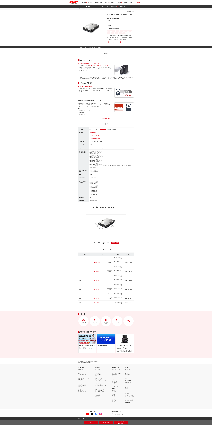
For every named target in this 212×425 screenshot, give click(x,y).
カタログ (113, 397)
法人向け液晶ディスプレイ (99, 383)
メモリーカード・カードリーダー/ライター (84, 378)
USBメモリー (80, 376)
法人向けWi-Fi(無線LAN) (99, 370)
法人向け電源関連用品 (98, 390)
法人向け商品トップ (98, 369)
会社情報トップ (127, 369)
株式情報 (126, 389)
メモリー (79, 375)
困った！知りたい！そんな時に (116, 373)
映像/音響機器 (80, 379)
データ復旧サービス (115, 386)
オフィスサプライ (98, 394)
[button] (115, 243)
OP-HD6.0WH (96, 285)
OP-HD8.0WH (96, 280)
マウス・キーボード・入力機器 (82, 381)
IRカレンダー (127, 386)
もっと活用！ (114, 372)
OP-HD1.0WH (96, 302)
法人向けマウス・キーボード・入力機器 (101, 385)
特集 (112, 375)
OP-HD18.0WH (97, 271)
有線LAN (79, 370)
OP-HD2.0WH (96, 298)
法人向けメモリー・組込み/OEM (100, 378)
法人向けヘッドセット (98, 386)
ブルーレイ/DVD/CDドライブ (82, 374)
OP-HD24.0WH (97, 262)
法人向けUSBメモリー (98, 379)
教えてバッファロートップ (116, 369)
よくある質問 (114, 391)
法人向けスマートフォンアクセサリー (101, 387)
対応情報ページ (103, 129)
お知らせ (113, 399)
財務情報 (126, 388)
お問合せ (113, 396)
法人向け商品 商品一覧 (99, 397)
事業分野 (126, 373)
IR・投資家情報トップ (128, 382)
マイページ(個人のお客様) (129, 395)
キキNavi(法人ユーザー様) (129, 399)
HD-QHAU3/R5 (106, 65)
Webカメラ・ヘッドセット (82, 383)
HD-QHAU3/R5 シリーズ (94, 132)
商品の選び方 (114, 370)
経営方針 (126, 387)
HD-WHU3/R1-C (99, 65)
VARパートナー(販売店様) (129, 397)
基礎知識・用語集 (114, 374)
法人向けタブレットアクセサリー (100, 389)
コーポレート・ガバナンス (129, 391)
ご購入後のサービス (115, 383)
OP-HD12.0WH (97, 276)
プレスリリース (127, 376)
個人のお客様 (128, 402)
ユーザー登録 (114, 400)
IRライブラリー (127, 384)
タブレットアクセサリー (82, 385)
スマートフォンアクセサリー (82, 384)
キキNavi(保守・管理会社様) (129, 400)
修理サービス (114, 395)
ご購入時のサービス (115, 382)
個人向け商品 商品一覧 (82, 391)
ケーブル (79, 380)
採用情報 (126, 378)
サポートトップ (114, 390)
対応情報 (113, 394)
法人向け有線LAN (98, 372)
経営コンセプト (127, 372)
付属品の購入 (114, 401)
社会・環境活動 (127, 374)
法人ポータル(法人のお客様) (129, 396)
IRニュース (127, 383)
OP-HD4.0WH (96, 289)
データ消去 (97, 396)
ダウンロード (114, 392)
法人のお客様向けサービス (116, 384)
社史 (126, 375)
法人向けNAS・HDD (98, 374)
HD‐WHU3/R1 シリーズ (94, 135)
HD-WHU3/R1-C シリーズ (94, 138)
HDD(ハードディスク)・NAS (82, 372)
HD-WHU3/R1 (92, 65)
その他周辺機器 (80, 390)
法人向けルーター (98, 373)
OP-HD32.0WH (97, 258)
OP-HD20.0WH (97, 267)
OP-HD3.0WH (96, 293)
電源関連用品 (80, 386)
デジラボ (113, 376)
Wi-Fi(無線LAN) (80, 369)
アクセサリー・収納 (81, 387)
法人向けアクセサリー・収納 (99, 391)
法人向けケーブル (98, 384)
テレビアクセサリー (81, 389)
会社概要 (126, 370)
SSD (79, 373)
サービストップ (114, 381)
